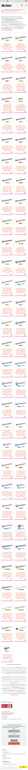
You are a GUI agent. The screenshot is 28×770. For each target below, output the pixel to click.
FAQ (3, 759)
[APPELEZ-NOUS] (12, 1)
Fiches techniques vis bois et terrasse (10, 764)
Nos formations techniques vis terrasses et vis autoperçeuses (14, 753)
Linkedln (5, 756)
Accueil (2, 9)
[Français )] (8, 1)
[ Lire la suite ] (8, 30)
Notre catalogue (6, 752)
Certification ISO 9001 (7, 762)
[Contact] (4, 1)
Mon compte (19, 1)
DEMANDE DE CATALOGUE (14, 743)
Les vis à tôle (4, 676)
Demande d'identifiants (7, 758)
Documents (11, 50)
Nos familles (5, 750)
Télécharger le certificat (8, 713)
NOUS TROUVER (14, 740)
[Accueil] (2, 1)
